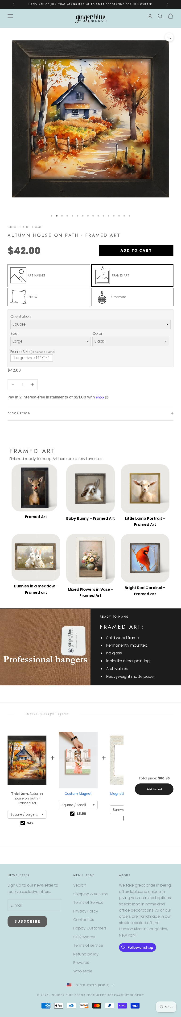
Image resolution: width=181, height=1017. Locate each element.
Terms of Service (88, 902)
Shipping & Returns (90, 894)
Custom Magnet (78, 793)
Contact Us (83, 919)
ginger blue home (25, 227)
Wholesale (82, 971)
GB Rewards (84, 937)
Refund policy (86, 954)
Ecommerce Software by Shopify (115, 995)
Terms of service (88, 945)
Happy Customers (90, 928)
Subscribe (27, 921)
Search (79, 885)
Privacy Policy (85, 911)
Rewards (81, 962)
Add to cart (136, 250)
